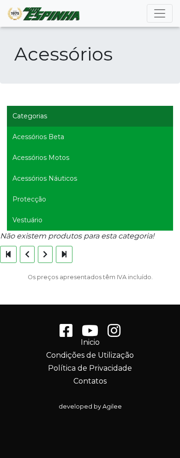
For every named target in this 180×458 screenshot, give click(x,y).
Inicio (90, 342)
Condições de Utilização (90, 355)
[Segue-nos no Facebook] (66, 333)
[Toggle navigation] (160, 13)
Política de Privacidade (90, 368)
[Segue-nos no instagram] (114, 333)
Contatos (90, 381)
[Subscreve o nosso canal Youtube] (90, 333)
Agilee (112, 406)
